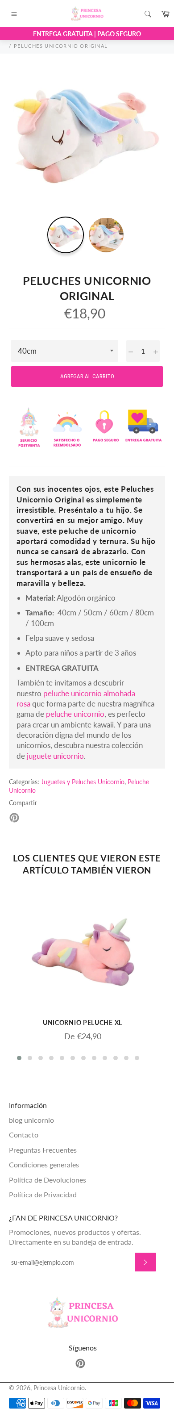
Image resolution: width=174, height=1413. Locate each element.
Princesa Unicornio (59, 1388)
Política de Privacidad (43, 1194)
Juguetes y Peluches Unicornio (82, 782)
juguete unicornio (55, 756)
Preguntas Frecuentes (43, 1149)
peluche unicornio (75, 714)
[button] (19, 1057)
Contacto (23, 1134)
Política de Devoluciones (47, 1179)
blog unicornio (31, 1120)
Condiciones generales (44, 1164)
